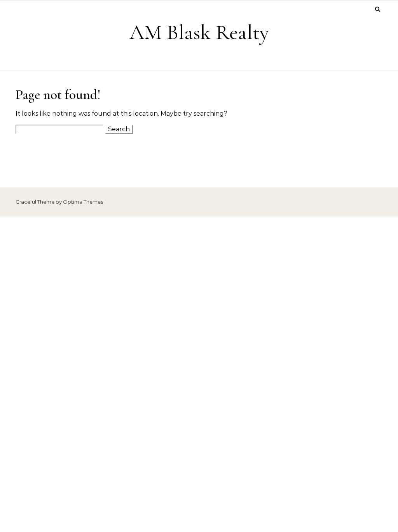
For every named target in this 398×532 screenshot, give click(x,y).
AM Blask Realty (199, 32)
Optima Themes (83, 202)
